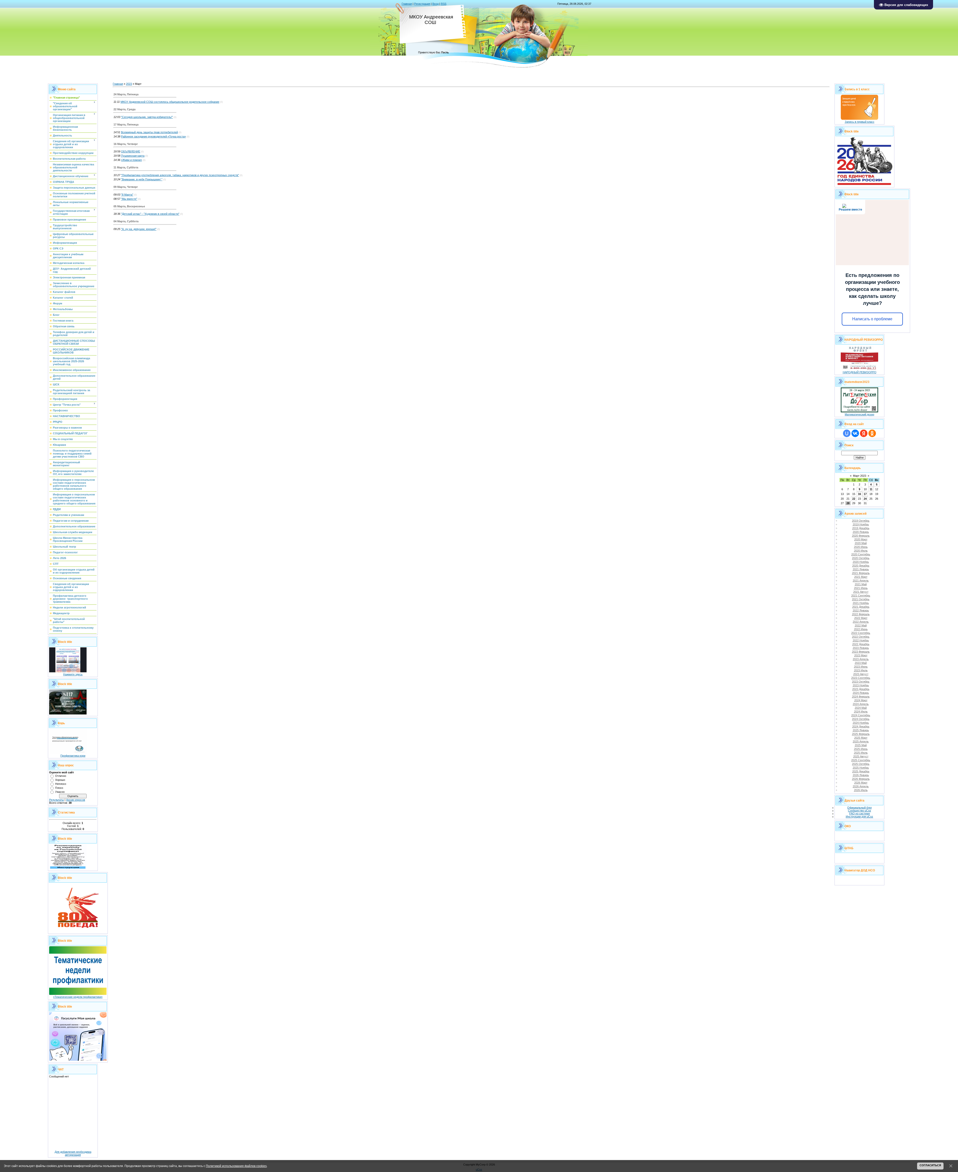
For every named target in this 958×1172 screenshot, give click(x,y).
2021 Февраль (861, 573)
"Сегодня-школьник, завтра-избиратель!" (147, 117)
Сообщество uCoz (859, 810)
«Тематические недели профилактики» (78, 996)
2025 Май (861, 745)
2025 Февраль (861, 733)
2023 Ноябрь (861, 685)
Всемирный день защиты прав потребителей (149, 132)
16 (859, 493)
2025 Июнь (861, 748)
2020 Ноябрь (861, 561)
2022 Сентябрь (860, 632)
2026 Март (860, 782)
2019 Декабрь (860, 528)
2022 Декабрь (860, 644)
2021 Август (860, 591)
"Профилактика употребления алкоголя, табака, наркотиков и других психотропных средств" (180, 175)
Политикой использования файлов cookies (236, 1166)
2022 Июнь (861, 629)
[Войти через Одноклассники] (872, 433)
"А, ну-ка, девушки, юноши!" (138, 229)
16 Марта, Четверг (126, 143)
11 (871, 489)
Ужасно (60, 791)
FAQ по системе (859, 813)
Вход (435, 3)
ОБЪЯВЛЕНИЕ (130, 151)
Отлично (60, 775)
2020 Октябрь (860, 558)
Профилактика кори (72, 755)
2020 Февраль (861, 535)
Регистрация (422, 3)
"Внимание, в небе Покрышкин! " (141, 179)
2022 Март (860, 617)
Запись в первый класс (859, 121)
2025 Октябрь (860, 763)
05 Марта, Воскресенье (129, 206)
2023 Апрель (861, 659)
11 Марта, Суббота (126, 167)
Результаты (56, 799)
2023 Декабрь (860, 689)
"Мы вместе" (129, 198)
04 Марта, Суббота (126, 221)
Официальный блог (859, 807)
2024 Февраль (861, 696)
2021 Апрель (861, 580)
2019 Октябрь (860, 520)
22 (853, 498)
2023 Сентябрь (860, 677)
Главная (407, 3)
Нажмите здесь (73, 674)
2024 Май (861, 707)
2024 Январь (861, 692)
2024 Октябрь (860, 718)
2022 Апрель (861, 621)
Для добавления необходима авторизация (73, 1153)
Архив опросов (75, 799)
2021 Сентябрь (860, 595)
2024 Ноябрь (861, 722)
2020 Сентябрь (860, 554)
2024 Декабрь (860, 726)
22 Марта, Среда (124, 109)
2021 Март (860, 576)
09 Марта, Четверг (126, 186)
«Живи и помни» (131, 159)
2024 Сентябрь (860, 715)
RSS (443, 3)
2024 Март (860, 700)
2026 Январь (861, 775)
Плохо (59, 787)
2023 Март (860, 655)
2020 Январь (861, 531)
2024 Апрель (861, 704)
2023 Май (861, 662)
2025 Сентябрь (860, 760)
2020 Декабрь (860, 565)
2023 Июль (861, 670)
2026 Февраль (861, 778)
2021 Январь (861, 569)
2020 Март (860, 539)
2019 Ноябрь (861, 524)
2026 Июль (861, 790)
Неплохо (60, 783)
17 (865, 493)
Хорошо (60, 779)
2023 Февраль (861, 651)
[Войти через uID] (846, 433)
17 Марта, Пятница (126, 124)
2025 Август (860, 756)
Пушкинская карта (132, 155)
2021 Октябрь (860, 599)
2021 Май (861, 584)
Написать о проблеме (872, 319)
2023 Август (860, 674)
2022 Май (861, 625)
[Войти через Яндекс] (863, 433)
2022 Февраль (861, 614)
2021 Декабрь (860, 606)
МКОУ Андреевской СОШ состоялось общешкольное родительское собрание (169, 101)
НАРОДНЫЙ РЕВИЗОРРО (859, 372)
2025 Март (860, 737)
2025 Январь (861, 730)
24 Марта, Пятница (126, 94)
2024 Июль (861, 711)
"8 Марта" (127, 194)
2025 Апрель (861, 741)
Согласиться (930, 1165)
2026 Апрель (861, 786)
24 (865, 498)
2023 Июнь (861, 666)
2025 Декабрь (860, 771)
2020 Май (861, 543)
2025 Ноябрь (861, 767)
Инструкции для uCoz (859, 816)
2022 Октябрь (860, 636)
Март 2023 (859, 475)
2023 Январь (861, 647)
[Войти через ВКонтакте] (855, 433)
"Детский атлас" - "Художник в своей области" (150, 213)
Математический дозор (859, 414)
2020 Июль (861, 550)
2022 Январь (861, 610)
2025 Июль (861, 752)
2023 (129, 83)
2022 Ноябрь (861, 640)
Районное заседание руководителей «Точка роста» (153, 136)
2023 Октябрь (860, 681)
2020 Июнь (861, 546)
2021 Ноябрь (861, 602)
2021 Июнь (861, 587)
